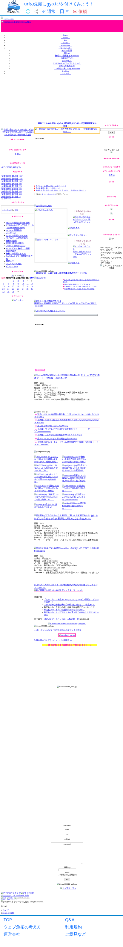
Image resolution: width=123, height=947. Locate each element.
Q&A (69, 919)
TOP (8, 919)
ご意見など (75, 934)
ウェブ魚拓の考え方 (22, 927)
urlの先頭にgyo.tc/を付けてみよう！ (58, 4)
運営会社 (12, 934)
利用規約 (73, 927)
